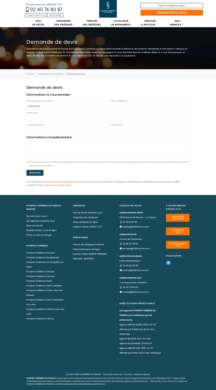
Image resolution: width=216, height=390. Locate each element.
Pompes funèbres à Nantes (40, 271)
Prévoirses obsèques (92, 22)
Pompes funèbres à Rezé (39, 280)
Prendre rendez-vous (36, 15)
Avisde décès (38, 22)
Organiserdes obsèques (63, 22)
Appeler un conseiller (178, 217)
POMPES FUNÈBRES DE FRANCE (87, 374)
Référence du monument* (39, 100)
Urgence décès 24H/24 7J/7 (87, 226)
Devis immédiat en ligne (172, 5)
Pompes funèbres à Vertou (40, 318)
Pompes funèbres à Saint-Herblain (44, 285)
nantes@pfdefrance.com (136, 226)
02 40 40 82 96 (130, 265)
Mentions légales (142, 374)
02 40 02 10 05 (130, 222)
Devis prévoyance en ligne (86, 249)
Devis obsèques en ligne (85, 222)
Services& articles (148, 22)
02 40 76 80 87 (46, 9)
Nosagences (176, 22)
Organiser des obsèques (85, 217)
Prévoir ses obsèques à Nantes (88, 244)
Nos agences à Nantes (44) (40, 220)
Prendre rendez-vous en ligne (41, 230)
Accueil (30, 74)
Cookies (128, 374)
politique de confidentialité (57, 185)
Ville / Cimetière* (119, 100)
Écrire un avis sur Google (38, 235)
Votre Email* (116, 124)
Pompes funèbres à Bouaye (40, 252)
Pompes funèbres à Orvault (40, 276)
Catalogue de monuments (50, 74)
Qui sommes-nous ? (37, 216)
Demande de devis (76, 74)
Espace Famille (55, 15)
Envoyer (36, 172)
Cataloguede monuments (121, 22)
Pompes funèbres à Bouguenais (42, 257)
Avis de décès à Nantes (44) (87, 212)
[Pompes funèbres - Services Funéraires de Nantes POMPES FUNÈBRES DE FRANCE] (108, 9)
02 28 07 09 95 (130, 243)
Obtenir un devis (178, 231)
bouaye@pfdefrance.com (136, 248)
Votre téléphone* (35, 124)
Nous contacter (34, 225)
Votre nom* (32, 112)
